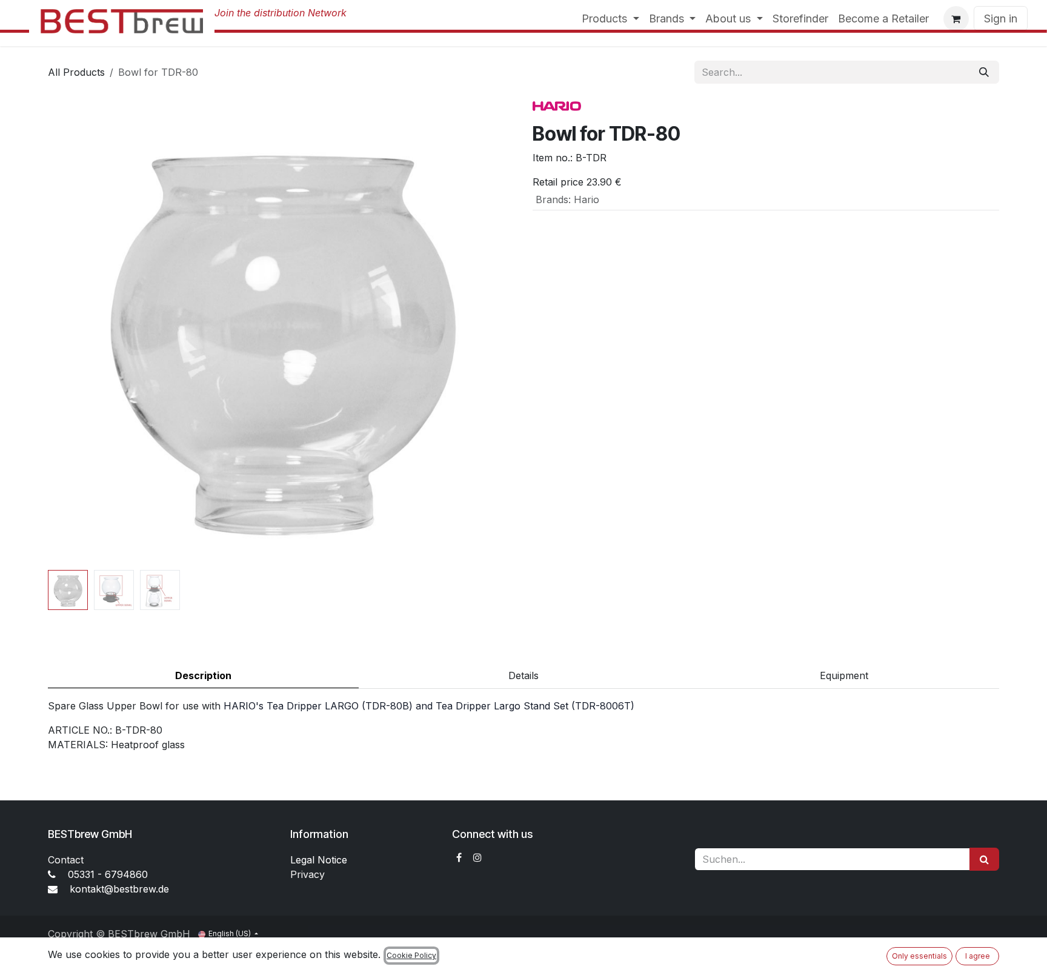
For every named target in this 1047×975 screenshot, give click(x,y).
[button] (71, 332)
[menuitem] (610, 18)
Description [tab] (203, 675)
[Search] (984, 72)
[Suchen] (984, 859)
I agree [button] (977, 955)
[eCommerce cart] (956, 19)
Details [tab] (523, 675)
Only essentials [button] (919, 955)
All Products (76, 72)
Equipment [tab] (844, 675)
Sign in (1000, 18)
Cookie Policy (411, 955)
